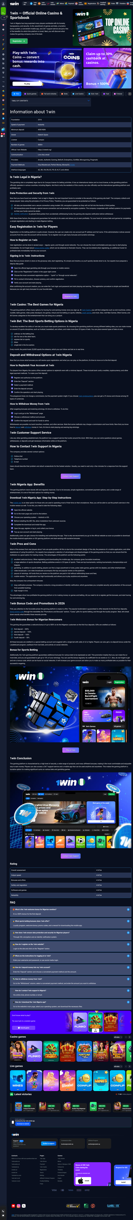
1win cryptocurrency (86, 396)
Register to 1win (71, 296)
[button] (74, 84)
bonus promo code (17, 612)
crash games (87, 313)
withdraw (27, 427)
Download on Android (23, 1124)
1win (13, 1215)
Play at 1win (70, 750)
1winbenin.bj (15, 1167)
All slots (116, 1037)
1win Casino (86, 310)
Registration (17, 41)
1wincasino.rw (16, 1161)
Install (87, 1181)
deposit (18, 427)
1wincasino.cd (16, 1164)
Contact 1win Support (71, 476)
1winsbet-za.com (16, 1175)
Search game (24, 1028)
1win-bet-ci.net (16, 1178)
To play (27, 84)
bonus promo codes (41, 248)
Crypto (72, 165)
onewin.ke (14, 1172)
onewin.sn (14, 1170)
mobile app (17, 503)
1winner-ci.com (16, 1181)
